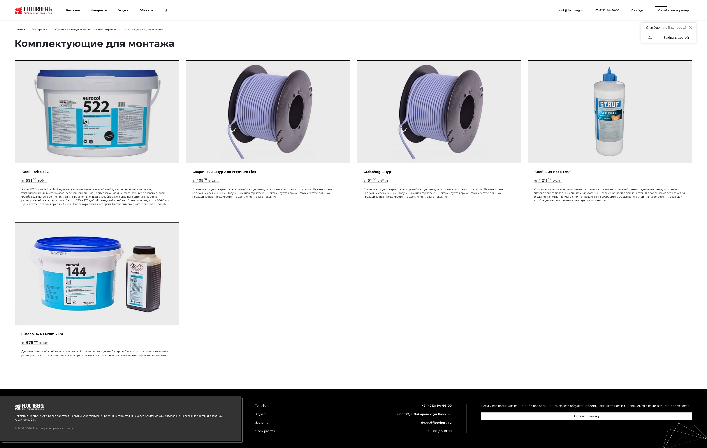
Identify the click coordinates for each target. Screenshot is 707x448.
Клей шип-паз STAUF (553, 172)
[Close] (690, 28)
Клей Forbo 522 (35, 172)
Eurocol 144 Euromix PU (42, 334)
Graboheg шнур (377, 172)
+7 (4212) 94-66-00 (607, 10)
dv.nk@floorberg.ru (570, 10)
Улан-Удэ (637, 10)
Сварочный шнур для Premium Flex (224, 172)
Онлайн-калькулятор (673, 10)
